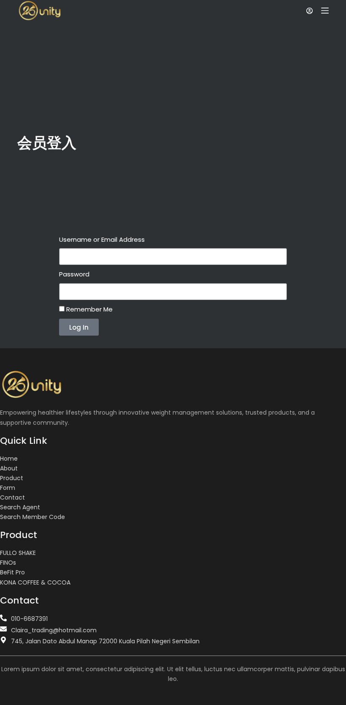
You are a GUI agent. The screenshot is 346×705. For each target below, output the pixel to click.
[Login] (309, 11)
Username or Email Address (102, 239)
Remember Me (89, 309)
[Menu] (325, 10)
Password (74, 274)
